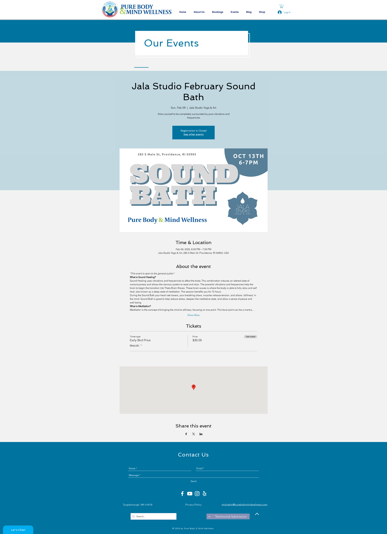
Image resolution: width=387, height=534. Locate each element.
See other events (193, 134)
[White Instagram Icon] (197, 493)
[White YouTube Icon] (190, 493)
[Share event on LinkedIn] (201, 434)
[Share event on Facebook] (186, 434)
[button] (281, 6)
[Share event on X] (193, 434)
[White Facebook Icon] (182, 493)
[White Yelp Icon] (204, 493)
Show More (193, 315)
